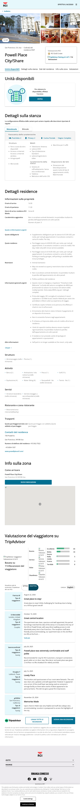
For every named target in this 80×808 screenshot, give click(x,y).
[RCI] (5, 4)
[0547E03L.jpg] (70, 20)
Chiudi (7, 348)
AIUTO (8, 760)
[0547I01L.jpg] (50, 36)
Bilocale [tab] (25, 129)
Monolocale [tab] (12, 129)
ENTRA (40, 99)
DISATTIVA (33, 586)
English (70, 587)
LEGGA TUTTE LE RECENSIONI (37, 720)
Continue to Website (28, 804)
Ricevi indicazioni (28, 482)
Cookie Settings (28, 799)
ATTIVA (25, 586)
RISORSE (9, 765)
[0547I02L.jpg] (70, 36)
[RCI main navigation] (76, 4)
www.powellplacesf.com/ (14, 451)
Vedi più (27, 638)
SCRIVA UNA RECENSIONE (63, 719)
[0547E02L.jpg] (50, 20)
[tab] (13, 69)
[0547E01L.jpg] (20, 28)
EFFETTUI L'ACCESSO (65, 4)
